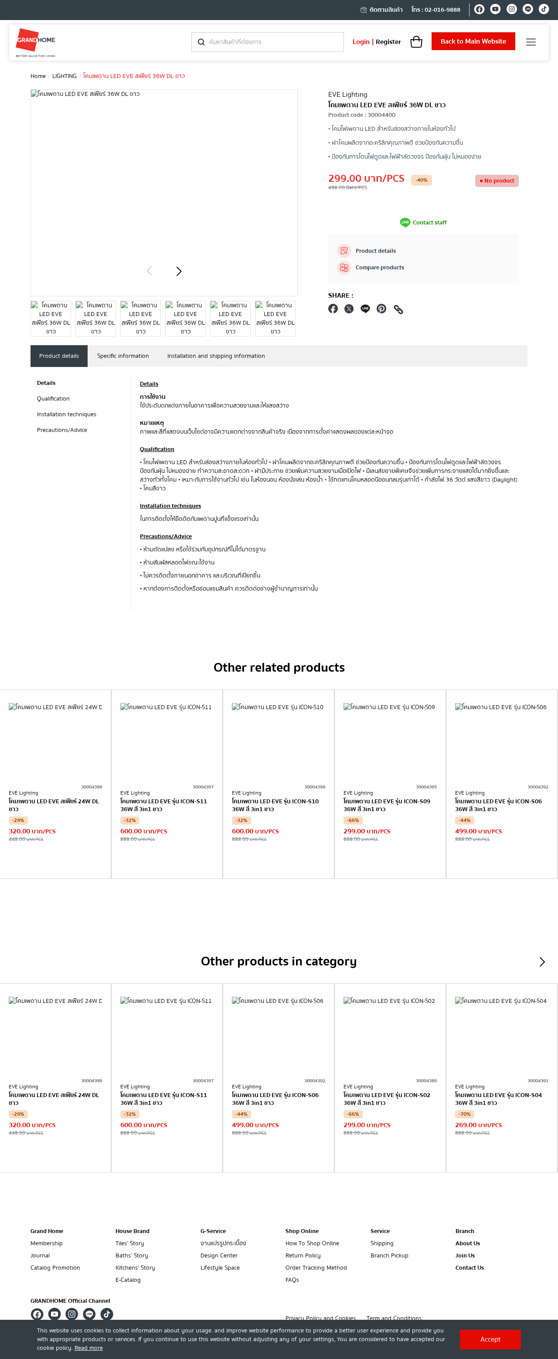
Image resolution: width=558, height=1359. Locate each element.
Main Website (473, 41)
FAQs (292, 1280)
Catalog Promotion (55, 1268)
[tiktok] (543, 10)
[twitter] (349, 311)
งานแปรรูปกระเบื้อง (223, 1243)
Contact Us (470, 1268)
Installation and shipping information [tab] (216, 356)
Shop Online (302, 1231)
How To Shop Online (312, 1243)
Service (380, 1231)
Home (38, 76)
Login (361, 42)
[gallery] (51, 318)
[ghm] (35, 42)
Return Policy (303, 1255)
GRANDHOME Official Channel (70, 1301)
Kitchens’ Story (135, 1268)
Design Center (219, 1255)
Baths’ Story (132, 1255)
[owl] (149, 271)
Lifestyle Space (220, 1268)
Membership (47, 1243)
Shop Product (55, 860)
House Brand (133, 1231)
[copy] (398, 311)
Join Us (465, 1255)
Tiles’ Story (130, 1243)
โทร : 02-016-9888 (436, 10)
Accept (490, 1339)
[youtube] (495, 10)
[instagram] (511, 10)
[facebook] (479, 10)
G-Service (213, 1231)
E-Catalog (128, 1280)
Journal (40, 1255)
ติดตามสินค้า (386, 10)
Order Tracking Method (316, 1268)
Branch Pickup (389, 1255)
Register (388, 42)
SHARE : (341, 295)
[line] (527, 10)
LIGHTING (64, 76)
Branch (465, 1231)
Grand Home (47, 1231)
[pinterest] (381, 311)
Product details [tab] (59, 356)
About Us (468, 1243)
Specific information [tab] (123, 356)
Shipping (382, 1243)
